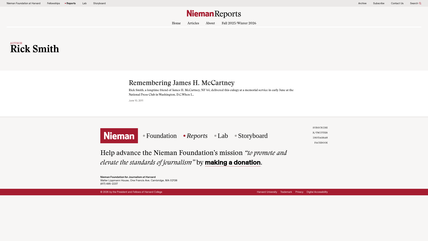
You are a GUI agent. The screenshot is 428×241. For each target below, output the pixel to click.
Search (414, 3)
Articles (193, 23)
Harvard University (267, 191)
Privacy (299, 191)
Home (176, 23)
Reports (71, 3)
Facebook (321, 142)
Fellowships (53, 3)
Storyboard (99, 3)
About (210, 23)
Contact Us (397, 3)
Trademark (286, 191)
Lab (84, 3)
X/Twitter (320, 132)
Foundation (161, 135)
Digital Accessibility (317, 191)
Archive (362, 3)
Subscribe (378, 3)
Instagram (320, 137)
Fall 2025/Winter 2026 (239, 23)
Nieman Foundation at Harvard (23, 3)
